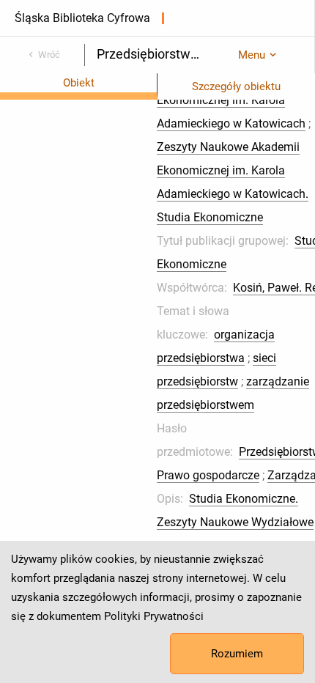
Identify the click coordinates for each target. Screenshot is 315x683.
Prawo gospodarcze (208, 475)
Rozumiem (237, 653)
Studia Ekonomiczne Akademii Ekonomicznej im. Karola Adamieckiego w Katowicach (235, 100)
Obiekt (78, 82)
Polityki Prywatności (154, 616)
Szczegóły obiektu (236, 86)
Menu (251, 55)
